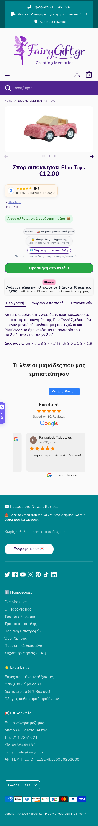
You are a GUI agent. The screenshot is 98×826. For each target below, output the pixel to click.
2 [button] (49, 156)
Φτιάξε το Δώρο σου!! (23, 684)
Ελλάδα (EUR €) (20, 785)
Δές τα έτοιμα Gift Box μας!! (28, 691)
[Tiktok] (46, 574)
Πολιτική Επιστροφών (23, 631)
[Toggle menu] (7, 74)
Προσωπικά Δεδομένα (23, 645)
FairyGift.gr (36, 814)
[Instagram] (30, 574)
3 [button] (55, 156)
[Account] (77, 72)
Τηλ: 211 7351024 (21, 737)
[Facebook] (15, 574)
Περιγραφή (15, 303)
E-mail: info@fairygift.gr (25, 752)
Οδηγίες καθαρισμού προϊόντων (32, 698)
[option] (49, 129)
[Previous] (6, 156)
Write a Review (64, 391)
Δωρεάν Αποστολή (48, 303)
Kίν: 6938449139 (20, 744)
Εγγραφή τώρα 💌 (29, 549)
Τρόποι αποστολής (21, 623)
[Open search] (7, 88)
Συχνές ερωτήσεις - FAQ (25, 653)
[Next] (92, 156)
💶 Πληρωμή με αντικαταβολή (49, 250)
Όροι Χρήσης (16, 638)
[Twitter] (7, 574)
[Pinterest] (38, 574)
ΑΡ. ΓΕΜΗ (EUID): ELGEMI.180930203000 (42, 759)
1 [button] (43, 156)
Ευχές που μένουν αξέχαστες (29, 677)
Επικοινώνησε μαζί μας (24, 723)
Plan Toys (14, 202)
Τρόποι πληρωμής (20, 616)
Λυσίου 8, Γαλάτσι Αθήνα (26, 730)
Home (8, 101)
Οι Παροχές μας (18, 609)
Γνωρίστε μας (16, 602)
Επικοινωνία (81, 303)
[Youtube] (23, 574)
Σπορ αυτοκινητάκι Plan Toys (36, 101)
